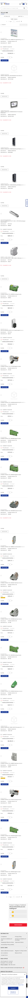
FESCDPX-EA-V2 (4, 329)
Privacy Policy (18, 936)
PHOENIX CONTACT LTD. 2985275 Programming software (13, 39)
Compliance (4, 936)
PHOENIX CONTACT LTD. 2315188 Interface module (11, 619)
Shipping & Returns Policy (7, 942)
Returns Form (18, 953)
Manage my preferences (13, 992)
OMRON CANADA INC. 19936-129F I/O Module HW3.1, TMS (13, 727)
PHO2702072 (3, 798)
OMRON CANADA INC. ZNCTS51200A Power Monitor (11, 75)
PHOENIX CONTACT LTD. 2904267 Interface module (11, 582)
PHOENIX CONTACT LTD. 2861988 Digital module (11, 438)
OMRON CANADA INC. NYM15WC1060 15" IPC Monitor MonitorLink (11, 112)
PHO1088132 (3, 545)
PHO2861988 (4, 437)
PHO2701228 (3, 365)
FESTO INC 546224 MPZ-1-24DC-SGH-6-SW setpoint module (13, 258)
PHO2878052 (4, 293)
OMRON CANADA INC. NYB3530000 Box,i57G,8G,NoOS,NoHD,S (14, 148)
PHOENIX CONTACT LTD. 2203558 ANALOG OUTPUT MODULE (13, 402)
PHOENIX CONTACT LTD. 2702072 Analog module (11, 799)
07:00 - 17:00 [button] (23, 2)
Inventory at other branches (7, 50)
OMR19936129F (4, 726)
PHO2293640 (4, 690)
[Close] (24, 974)
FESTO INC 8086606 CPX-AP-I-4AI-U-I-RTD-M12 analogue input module (13, 221)
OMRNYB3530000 (4, 147)
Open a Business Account (7, 950)
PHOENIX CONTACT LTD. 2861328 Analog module (11, 655)
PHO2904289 (4, 509)
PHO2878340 (4, 473)
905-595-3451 (12, 964)
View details (4, 96)
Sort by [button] (20, 16)
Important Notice (19, 942)
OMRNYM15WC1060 (5, 110)
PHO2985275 (4, 38)
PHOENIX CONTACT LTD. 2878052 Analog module (11, 294)
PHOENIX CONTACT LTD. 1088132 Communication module (13, 546)
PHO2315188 (3, 617)
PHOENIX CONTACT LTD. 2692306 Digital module (11, 835)
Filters (6, 16)
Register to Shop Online (21, 950)
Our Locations (4, 953)
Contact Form (4, 955)
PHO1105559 (3, 870)
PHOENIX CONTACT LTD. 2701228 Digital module (11, 366)
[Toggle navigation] (2, 4)
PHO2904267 (4, 581)
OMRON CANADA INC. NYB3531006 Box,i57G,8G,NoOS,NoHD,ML (14, 184)
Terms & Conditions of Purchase (20, 939)
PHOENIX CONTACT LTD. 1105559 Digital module (11, 871)
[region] (13, 984)
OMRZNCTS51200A (5, 74)
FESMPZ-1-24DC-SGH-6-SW (7, 257)
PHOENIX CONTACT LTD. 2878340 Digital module (11, 474)
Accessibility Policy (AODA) (7, 944)
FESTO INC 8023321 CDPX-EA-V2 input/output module (12, 330)
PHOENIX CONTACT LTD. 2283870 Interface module (11, 763)
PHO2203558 (4, 401)
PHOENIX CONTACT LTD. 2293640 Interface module (11, 691)
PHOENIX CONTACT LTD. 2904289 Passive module (11, 510)
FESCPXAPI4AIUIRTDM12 (6, 219)
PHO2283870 (4, 762)
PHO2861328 (3, 654)
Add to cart (4, 60)
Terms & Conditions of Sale (6, 939)
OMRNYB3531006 (4, 183)
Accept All (13, 988)
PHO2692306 (4, 834)
